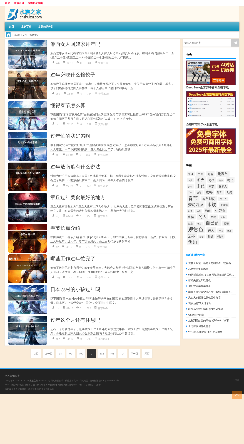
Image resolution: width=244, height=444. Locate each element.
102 (102, 353)
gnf (57, 185)
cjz (57, 246)
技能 (199, 192)
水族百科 (19, 3)
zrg (57, 216)
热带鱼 (220, 210)
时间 (229, 192)
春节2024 (103, 93)
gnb (58, 93)
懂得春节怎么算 (67, 104)
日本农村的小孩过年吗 (75, 289)
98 (60, 353)
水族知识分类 (35, 3)
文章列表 (103, 63)
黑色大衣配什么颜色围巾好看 (204, 297)
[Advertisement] (107, 419)
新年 (219, 192)
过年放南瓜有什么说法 (75, 166)
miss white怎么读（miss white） (206, 309)
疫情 (191, 216)
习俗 (210, 174)
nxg (58, 277)
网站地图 (83, 380)
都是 (210, 236)
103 (112, 353)
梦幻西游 (195, 204)
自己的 (213, 222)
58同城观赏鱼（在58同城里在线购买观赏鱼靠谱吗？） (212, 274)
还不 (191, 235)
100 (81, 353)
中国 (200, 174)
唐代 (230, 180)
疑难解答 (94, 380)
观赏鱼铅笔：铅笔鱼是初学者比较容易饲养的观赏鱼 (212, 263)
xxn (58, 63)
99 (70, 353)
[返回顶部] (236, 395)
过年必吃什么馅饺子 (72, 74)
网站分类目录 (57, 380)
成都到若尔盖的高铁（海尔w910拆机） (210, 320)
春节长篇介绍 (65, 227)
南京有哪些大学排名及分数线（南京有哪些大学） (212, 291)
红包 (190, 223)
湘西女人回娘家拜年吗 (75, 43)
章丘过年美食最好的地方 (77, 197)
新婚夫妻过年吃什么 (199, 280)
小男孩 (236, 379)
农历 (190, 180)
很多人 (223, 186)
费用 (229, 230)
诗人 (211, 230)
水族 (211, 204)
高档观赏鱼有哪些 (198, 269)
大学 (190, 186)
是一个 (223, 199)
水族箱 (224, 205)
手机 (190, 192)
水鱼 (190, 210)
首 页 (8, 3)
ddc (58, 124)
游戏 (208, 211)
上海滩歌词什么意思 (199, 326)
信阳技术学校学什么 (199, 286)
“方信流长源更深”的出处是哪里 (205, 332)
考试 (199, 223)
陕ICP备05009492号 (109, 380)
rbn (57, 308)
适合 (201, 236)
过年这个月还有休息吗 (75, 319)
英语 (226, 223)
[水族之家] (23, 7)
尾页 (147, 353)
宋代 (201, 186)
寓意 (212, 186)
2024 (17, 34)
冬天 (201, 179)
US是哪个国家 (196, 314)
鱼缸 (193, 241)
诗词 (221, 230)
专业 (190, 174)
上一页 (48, 353)
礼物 (223, 217)
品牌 (221, 180)
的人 (202, 216)
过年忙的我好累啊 (70, 135)
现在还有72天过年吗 (199, 303)
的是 (213, 217)
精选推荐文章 (71, 380)
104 (122, 353)
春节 (193, 197)
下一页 (134, 353)
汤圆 (199, 211)
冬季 (212, 180)
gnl (57, 154)
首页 (35, 353)
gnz (58, 339)
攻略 (209, 191)
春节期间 (208, 198)
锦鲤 (220, 236)
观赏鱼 (196, 229)
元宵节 (222, 173)
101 (91, 353)
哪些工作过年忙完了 (72, 258)
